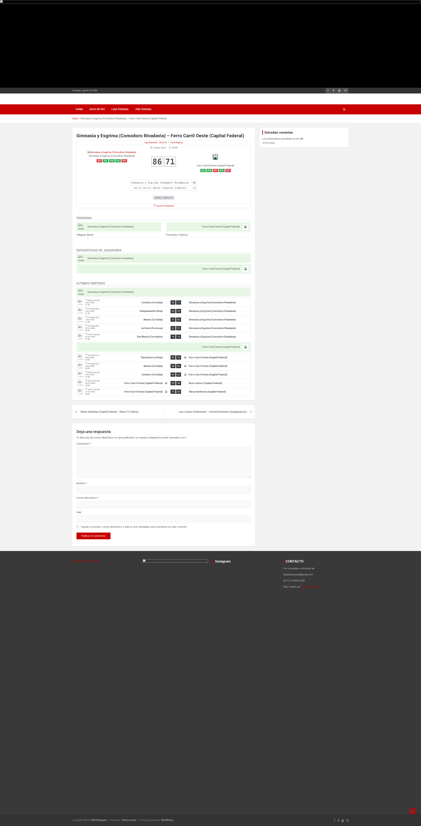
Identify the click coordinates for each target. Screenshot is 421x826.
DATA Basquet (99, 820)
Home (79, 109)
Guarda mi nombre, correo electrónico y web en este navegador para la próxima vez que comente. (134, 526)
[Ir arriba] (412, 811)
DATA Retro (97, 109)
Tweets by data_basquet (85, 560)
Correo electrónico (87, 497)
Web (78, 512)
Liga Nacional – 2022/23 (156, 142)
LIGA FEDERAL (120, 109)
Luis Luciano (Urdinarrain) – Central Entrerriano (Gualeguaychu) (213, 411)
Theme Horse (129, 820)
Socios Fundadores (165, 206)
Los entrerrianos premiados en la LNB (282, 138)
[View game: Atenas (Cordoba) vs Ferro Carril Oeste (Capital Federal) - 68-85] (164, 366)
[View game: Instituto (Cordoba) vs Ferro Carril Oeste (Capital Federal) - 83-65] (164, 374)
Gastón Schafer (309, 586)
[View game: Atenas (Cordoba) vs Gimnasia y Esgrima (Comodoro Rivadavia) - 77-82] (164, 319)
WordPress (167, 820)
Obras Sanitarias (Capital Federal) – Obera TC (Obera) (109, 411)
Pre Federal (144, 109)
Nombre (81, 483)
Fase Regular (177, 142)
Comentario (83, 443)
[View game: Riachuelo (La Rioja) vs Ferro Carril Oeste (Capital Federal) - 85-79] (164, 357)
